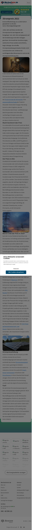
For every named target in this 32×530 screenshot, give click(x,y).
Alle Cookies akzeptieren (16, 272)
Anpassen (16, 268)
